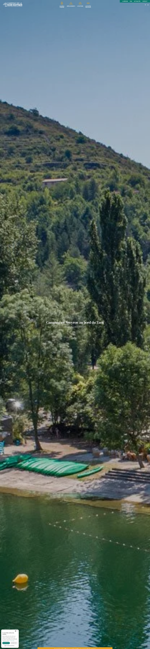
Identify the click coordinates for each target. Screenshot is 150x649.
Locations (80, 6)
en (148, 5)
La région (125, 1)
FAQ (131, 1)
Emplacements (71, 6)
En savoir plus (12, 640)
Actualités (137, 1)
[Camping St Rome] (12, 4)
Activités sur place (88, 7)
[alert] (10, 639)
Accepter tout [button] (6, 642)
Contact (144, 1)
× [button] (17, 630)
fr (145, 5)
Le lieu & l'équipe (62, 7)
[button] (10, 646)
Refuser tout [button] (14, 642)
